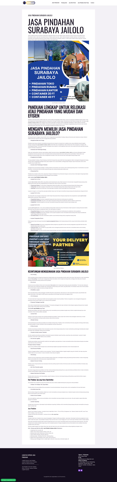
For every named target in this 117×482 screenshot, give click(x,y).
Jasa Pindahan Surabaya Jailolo (56, 26)
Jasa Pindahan (37, 308)
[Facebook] (79, 470)
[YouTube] (81, 470)
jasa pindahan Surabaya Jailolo (44, 144)
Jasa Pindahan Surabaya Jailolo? (55, 131)
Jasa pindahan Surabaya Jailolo (66, 152)
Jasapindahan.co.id (69, 476)
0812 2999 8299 (55, 414)
